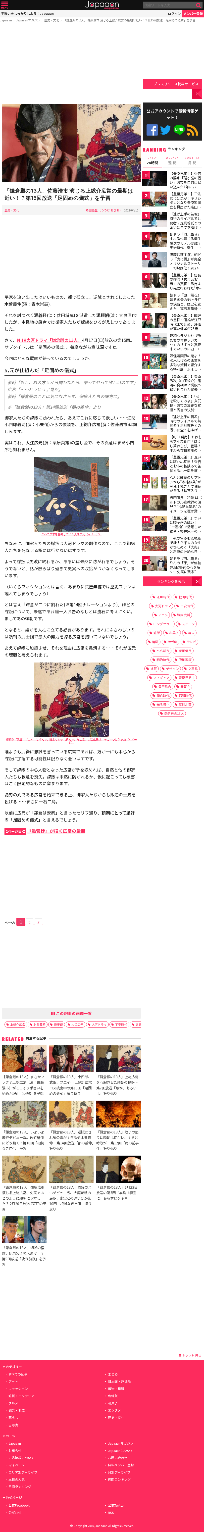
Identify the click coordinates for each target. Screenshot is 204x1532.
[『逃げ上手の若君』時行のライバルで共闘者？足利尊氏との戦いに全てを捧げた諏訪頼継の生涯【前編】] (154, 220)
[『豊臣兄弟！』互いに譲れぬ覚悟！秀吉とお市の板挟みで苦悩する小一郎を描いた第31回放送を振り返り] (154, 463)
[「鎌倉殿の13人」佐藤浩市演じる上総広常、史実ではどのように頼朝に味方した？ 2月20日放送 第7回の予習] (24, 1170)
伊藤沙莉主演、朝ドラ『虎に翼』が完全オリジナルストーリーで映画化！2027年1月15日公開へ (186, 263)
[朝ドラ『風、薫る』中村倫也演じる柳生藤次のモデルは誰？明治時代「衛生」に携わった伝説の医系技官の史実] (154, 240)
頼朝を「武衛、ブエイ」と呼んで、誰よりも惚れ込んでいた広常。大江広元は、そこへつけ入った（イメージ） (71, 740)
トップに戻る (191, 1355)
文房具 (193, 668)
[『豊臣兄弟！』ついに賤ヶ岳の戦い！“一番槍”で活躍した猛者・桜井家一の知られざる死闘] (154, 524)
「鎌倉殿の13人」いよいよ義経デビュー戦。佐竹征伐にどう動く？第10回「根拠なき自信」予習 (23, 1140)
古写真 (13, 1425)
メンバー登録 (193, 13)
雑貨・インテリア (21, 1395)
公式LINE (179, 130)
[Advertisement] (71, 64)
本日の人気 (16, 1479)
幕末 (191, 632)
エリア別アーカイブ (22, 1472)
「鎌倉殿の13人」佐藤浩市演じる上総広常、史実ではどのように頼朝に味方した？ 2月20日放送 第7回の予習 (24, 1198)
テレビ (191, 641)
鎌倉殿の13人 (174, 713)
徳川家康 (185, 659)
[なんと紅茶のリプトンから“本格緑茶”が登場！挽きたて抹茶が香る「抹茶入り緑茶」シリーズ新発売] (154, 483)
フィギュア (161, 677)
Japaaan (102, 5)
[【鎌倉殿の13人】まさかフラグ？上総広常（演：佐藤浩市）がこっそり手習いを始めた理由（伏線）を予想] (24, 1059)
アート (13, 1381)
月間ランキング (19, 1486)
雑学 (156, 632)
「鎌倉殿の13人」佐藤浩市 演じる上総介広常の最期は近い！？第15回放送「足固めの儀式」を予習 (129, 20)
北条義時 (40, 1024)
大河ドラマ (99, 1024)
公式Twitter (165, 130)
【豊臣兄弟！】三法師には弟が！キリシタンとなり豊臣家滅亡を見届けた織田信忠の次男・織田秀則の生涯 (185, 204)
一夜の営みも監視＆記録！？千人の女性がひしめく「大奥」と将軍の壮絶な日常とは (185, 546)
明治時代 (162, 659)
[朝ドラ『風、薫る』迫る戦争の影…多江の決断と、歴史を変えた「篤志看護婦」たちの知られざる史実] (154, 301)
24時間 (152, 160)
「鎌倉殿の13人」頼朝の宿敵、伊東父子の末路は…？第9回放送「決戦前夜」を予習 (24, 1256)
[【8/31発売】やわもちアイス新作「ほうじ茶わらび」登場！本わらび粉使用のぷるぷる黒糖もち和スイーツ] (154, 443)
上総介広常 (17, 1024)
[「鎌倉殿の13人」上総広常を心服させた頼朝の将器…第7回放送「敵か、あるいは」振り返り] (118, 1059)
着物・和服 (116, 1388)
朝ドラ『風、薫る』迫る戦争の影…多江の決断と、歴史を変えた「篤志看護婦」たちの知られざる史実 (185, 306)
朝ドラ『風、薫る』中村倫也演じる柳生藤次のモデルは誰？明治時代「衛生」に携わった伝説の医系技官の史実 (185, 245)
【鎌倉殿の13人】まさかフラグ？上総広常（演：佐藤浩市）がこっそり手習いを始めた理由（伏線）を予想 (23, 1085)
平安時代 (121, 1024)
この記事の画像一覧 (73, 1013)
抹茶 (153, 668)
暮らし (13, 1417)
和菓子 (113, 1403)
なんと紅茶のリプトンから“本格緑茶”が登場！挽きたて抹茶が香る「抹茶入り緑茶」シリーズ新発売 (185, 486)
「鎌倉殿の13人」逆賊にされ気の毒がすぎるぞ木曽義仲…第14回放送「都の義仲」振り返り (71, 1140)
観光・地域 (16, 1410)
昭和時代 (185, 695)
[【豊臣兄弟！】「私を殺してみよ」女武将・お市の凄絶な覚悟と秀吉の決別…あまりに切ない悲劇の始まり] (154, 402)
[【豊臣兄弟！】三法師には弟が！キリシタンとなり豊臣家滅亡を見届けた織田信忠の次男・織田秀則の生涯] (154, 200)
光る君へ (162, 704)
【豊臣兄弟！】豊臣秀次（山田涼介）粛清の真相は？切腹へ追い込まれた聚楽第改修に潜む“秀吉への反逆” (185, 387)
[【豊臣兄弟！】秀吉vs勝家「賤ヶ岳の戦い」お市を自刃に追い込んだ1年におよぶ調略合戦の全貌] (154, 179)
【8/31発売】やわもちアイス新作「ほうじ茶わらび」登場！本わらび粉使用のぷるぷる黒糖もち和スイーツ (186, 447)
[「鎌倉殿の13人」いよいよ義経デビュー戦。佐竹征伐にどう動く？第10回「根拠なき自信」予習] (24, 1115)
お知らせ (14, 1450)
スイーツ (188, 623)
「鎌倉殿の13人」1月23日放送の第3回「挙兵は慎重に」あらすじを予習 (117, 1192)
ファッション (18, 1388)
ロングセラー (163, 623)
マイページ (16, 1465)
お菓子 (174, 632)
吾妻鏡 (58, 1024)
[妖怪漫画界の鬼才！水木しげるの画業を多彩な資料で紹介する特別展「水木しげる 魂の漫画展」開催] (154, 362)
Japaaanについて (120, 1450)
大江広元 (77, 1024)
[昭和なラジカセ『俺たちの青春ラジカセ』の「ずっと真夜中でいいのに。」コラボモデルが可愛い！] (154, 341)
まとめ (113, 1374)
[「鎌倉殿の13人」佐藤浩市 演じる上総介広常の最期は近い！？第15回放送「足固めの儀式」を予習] (71, 143)
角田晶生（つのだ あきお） (104, 210)
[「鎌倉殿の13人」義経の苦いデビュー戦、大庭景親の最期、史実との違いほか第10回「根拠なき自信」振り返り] (71, 1170)
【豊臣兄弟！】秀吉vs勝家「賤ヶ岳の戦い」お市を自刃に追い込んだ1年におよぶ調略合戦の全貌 (185, 182)
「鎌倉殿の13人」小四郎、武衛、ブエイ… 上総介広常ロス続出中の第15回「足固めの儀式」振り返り (70, 1085)
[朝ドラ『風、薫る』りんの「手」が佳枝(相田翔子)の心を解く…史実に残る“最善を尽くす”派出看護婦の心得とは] (154, 564)
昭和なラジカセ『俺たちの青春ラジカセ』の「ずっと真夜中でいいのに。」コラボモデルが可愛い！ (185, 346)
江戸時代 (162, 597)
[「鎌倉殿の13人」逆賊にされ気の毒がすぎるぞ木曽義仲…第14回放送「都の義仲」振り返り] (71, 1115)
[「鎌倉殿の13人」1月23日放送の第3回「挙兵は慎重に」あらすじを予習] (118, 1170)
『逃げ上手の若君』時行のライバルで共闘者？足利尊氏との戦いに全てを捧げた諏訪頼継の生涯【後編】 (185, 427)
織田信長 (185, 650)
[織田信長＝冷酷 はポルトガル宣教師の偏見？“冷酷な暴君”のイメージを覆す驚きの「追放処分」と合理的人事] (154, 503)
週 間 (172, 160)
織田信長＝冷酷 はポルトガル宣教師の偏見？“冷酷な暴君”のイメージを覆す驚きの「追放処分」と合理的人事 (186, 508)
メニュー (4, 5)
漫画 (155, 641)
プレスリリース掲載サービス (176, 83)
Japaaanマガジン (28, 20)
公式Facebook (152, 130)
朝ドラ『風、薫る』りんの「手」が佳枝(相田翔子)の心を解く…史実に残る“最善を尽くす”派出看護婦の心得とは (185, 569)
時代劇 (172, 641)
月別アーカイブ (119, 1472)
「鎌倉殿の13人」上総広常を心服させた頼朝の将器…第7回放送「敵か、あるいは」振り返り (117, 1085)
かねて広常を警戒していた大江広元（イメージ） (71, 534)
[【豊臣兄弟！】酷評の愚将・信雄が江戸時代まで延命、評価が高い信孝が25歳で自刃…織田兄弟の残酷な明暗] (154, 321)
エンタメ (114, 1410)
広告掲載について (21, 1457)
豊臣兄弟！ (187, 677)
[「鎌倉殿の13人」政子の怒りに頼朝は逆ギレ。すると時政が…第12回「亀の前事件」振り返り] (118, 1115)
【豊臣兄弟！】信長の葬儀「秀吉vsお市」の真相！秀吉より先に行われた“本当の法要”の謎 (186, 283)
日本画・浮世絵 (119, 1381)
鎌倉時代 (162, 695)
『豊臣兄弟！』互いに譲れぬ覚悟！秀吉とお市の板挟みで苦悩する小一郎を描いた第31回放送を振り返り (186, 468)
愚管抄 (140, 1024)
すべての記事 (17, 1374)
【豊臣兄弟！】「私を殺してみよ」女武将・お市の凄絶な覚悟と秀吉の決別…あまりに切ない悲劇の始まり (185, 407)
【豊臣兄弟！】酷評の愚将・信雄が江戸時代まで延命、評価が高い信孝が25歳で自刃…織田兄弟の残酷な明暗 (186, 326)
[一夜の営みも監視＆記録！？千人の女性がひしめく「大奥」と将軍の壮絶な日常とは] (154, 544)
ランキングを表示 (171, 581)
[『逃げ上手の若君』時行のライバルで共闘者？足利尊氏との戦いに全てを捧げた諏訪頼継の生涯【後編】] (154, 422)
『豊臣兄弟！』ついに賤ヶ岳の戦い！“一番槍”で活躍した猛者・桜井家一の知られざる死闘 (185, 526)
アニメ (163, 615)
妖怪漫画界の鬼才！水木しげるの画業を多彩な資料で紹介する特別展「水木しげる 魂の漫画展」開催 (186, 364)
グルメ (13, 1403)
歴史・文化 (51, 20)
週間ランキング (119, 1479)
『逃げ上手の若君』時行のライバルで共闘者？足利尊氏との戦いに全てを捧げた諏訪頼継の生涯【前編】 (185, 225)
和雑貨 (113, 1395)
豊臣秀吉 (164, 686)
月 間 (192, 160)
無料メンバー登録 (121, 1465)
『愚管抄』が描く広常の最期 (45, 831)
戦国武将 (183, 615)
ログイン (174, 13)
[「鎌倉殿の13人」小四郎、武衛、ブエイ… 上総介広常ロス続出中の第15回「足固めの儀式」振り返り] (71, 1059)
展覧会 (185, 686)
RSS (192, 130)
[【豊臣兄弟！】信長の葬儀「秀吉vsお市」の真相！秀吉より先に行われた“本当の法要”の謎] (154, 281)
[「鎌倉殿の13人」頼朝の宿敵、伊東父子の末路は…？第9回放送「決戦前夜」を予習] (24, 1230)
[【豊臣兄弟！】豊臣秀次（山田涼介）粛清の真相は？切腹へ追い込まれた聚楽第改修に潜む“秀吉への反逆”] (154, 382)
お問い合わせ (117, 1457)
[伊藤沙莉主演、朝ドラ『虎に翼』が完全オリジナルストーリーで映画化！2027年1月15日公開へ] (154, 260)
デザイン (172, 668)
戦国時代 (185, 597)
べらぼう (162, 650)
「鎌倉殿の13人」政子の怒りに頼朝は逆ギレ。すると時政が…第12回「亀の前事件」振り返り (117, 1140)
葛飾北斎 (185, 704)
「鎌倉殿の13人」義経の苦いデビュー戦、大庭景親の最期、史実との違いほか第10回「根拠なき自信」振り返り (70, 1198)
